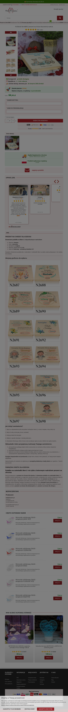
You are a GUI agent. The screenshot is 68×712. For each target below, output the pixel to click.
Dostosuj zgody (30, 709)
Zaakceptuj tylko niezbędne (12, 709)
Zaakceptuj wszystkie (45, 709)
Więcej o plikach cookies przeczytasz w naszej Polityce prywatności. (17, 705)
